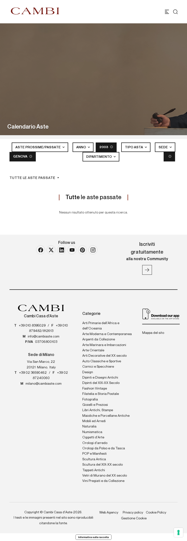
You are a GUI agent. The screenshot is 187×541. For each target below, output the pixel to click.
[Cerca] (175, 12)
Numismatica (92, 432)
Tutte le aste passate (32, 178)
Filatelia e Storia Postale (100, 394)
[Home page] (35, 11)
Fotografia (90, 399)
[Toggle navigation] (167, 12)
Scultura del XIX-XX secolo (102, 464)
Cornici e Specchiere (98, 366)
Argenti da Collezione (98, 339)
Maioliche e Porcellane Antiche (106, 415)
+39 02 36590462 (33, 372)
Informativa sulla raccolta (93, 537)
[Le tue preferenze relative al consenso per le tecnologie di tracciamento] (178, 532)
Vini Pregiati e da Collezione (103, 481)
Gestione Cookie (134, 518)
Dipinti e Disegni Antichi (100, 377)
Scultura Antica (94, 459)
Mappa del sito (153, 333)
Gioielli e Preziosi (95, 405)
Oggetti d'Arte (93, 437)
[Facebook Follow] (40, 249)
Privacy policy (133, 512)
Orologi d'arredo (94, 443)
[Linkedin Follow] (61, 249)
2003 (104, 147)
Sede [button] (163, 147)
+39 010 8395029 (32, 325)
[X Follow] (51, 249)
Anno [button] (81, 147)
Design (87, 372)
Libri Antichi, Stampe (97, 410)
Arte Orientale (93, 350)
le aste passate (93, 197)
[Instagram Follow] (92, 249)
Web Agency (108, 512)
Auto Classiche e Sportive (101, 361)
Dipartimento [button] (99, 157)
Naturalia (89, 426)
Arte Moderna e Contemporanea (107, 334)
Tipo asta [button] (134, 147)
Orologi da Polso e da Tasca (103, 448)
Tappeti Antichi (93, 470)
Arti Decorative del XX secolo (104, 355)
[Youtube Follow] (71, 249)
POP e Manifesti (94, 453)
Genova (20, 156)
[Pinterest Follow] (82, 249)
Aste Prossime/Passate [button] (38, 147)
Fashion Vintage (94, 388)
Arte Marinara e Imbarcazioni (104, 345)
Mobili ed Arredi (94, 421)
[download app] (161, 313)
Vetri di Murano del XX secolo (104, 475)
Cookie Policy (156, 512)
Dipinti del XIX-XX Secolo (101, 383)
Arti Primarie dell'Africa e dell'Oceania (100, 325)
